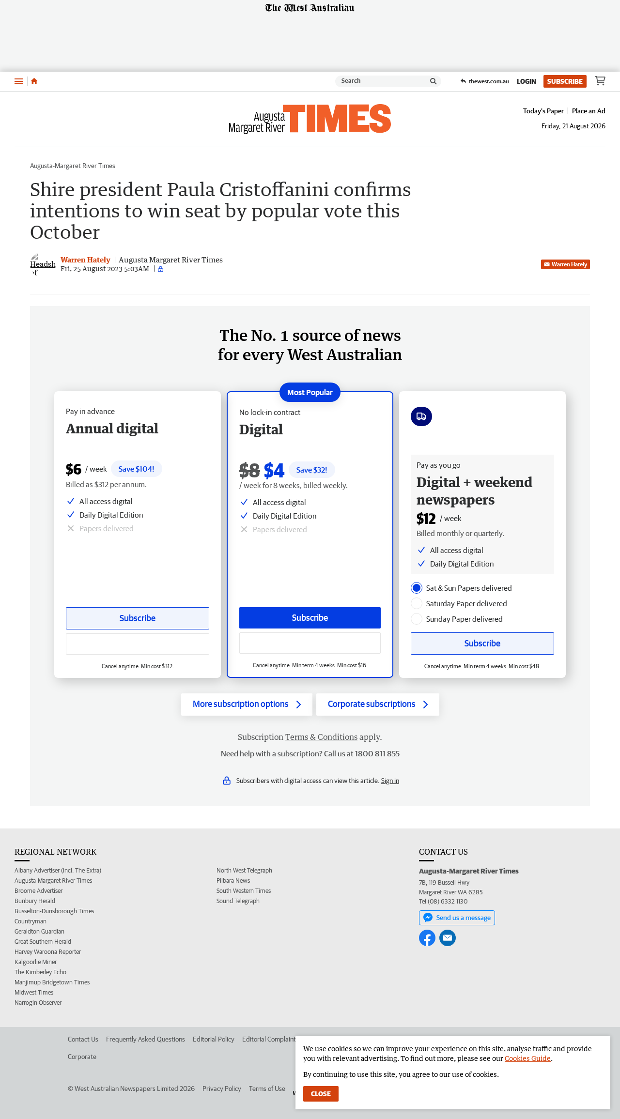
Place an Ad (588, 110)
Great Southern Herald (43, 941)
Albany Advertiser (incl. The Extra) (58, 870)
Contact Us (83, 1039)
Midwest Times (34, 992)
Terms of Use (267, 1088)
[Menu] (19, 81)
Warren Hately (569, 264)
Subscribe (565, 81)
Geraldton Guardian (39, 931)
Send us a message (463, 917)
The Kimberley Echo (40, 972)
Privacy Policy (221, 1088)
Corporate (82, 1056)
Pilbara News (233, 880)
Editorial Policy (213, 1039)
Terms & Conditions (321, 737)
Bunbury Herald (35, 900)
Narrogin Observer (38, 1002)
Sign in (390, 780)
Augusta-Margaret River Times (72, 165)
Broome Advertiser (38, 890)
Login (526, 81)
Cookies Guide (528, 1058)
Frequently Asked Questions (145, 1039)
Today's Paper (543, 110)
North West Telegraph (244, 870)
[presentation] (416, 588)
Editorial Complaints (270, 1039)
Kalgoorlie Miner (36, 962)
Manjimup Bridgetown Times (52, 982)
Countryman (30, 921)
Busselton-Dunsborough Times (54, 911)
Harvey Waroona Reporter (48, 951)
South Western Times (244, 890)
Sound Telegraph (238, 900)
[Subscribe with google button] (310, 643)
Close (321, 1094)
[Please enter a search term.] (433, 81)
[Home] (34, 81)
